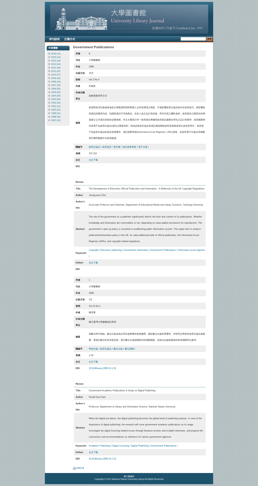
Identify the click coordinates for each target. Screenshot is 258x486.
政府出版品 (94, 147)
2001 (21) (56, 106)
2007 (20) (56, 85)
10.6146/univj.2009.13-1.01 (102, 368)
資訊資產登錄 (129, 147)
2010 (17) (56, 74)
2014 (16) (56, 60)
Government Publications (163, 250)
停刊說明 (54, 39)
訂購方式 (70, 39)
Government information (136, 250)
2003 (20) (56, 99)
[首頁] (129, 33)
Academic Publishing (99, 445)
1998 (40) (56, 117)
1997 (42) (56, 120)
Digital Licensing (120, 445)
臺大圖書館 (129, 476)
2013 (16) (56, 64)
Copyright (93, 250)
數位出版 (118, 348)
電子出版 (142, 147)
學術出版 (93, 348)
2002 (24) (56, 103)
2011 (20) (55, 71)
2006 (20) (56, 89)
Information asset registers (191, 250)
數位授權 (129, 348)
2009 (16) (56, 78)
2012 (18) (56, 67)
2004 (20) (56, 96)
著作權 (117, 147)
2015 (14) (56, 57)
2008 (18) (56, 82)
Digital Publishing (140, 445)
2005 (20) (56, 92)
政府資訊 (106, 147)
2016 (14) (56, 53)
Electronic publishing (111, 250)
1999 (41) (56, 113)
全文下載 (93, 160)
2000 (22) (56, 110)
